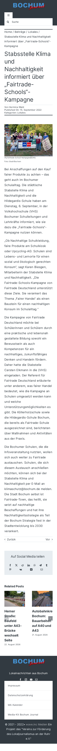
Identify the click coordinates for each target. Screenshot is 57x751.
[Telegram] (40, 565)
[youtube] (31, 679)
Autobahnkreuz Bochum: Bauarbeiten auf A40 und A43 (44, 620)
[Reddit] (22, 565)
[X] (16, 565)
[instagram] (26, 679)
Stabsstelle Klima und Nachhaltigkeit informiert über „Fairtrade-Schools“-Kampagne (27, 76)
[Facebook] (10, 565)
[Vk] (20, 569)
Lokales (21, 112)
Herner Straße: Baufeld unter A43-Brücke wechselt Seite (13, 625)
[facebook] (20, 679)
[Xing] (31, 569)
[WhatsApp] (34, 565)
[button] (6, 618)
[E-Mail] (41, 569)
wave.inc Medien (36, 724)
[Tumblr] (46, 565)
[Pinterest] (10, 569)
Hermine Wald (16, 107)
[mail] (36, 679)
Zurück (11, 539)
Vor (48, 539)
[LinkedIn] (28, 565)
